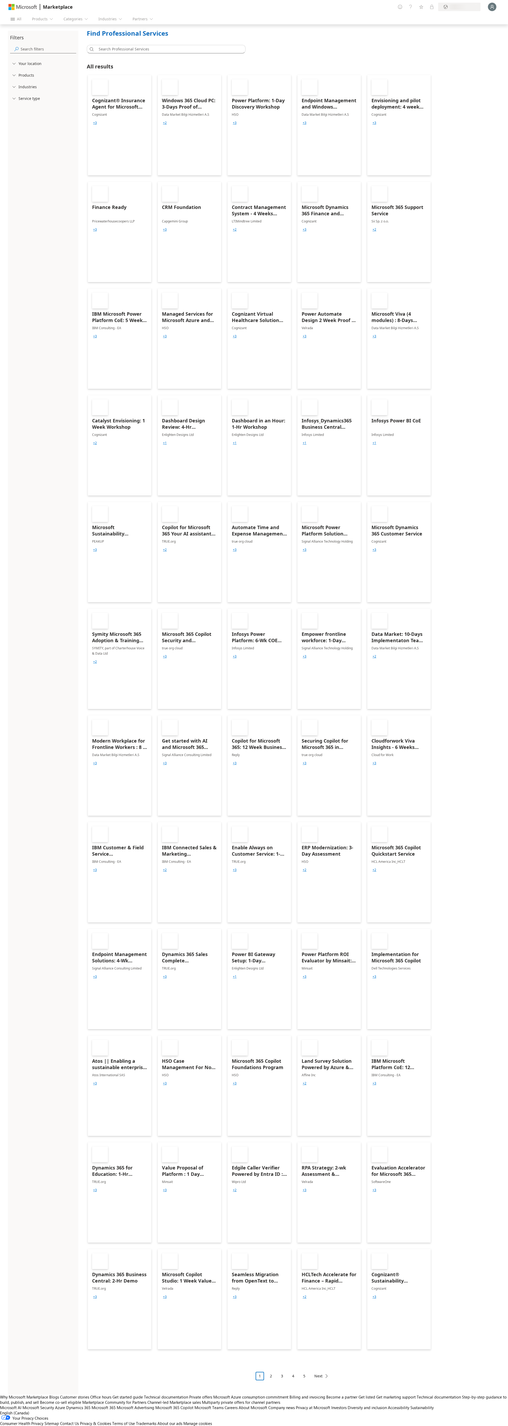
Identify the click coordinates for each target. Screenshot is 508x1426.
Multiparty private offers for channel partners (241, 1402)
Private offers (200, 1397)
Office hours (100, 1397)
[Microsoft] (22, 7)
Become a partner (341, 1397)
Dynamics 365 (78, 1407)
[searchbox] (48, 49)
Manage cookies (197, 1423)
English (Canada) (14, 1412)
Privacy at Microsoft (313, 1407)
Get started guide (127, 1397)
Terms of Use (123, 1423)
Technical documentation (166, 1397)
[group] (95, 123)
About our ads (169, 1423)
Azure (60, 1407)
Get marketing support (396, 1397)
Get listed (367, 1397)
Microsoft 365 (104, 1407)
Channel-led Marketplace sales (174, 1402)
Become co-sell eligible (60, 1402)
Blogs (54, 1397)
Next (318, 1375)
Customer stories (74, 1397)
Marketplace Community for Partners (114, 1402)
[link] (119, 125)
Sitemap (51, 1423)
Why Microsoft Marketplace (24, 1397)
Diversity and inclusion (367, 1407)
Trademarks (146, 1423)
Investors (339, 1407)
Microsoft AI (10, 1407)
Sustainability (422, 1407)
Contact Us (69, 1423)
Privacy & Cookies (95, 1423)
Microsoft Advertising (135, 1407)
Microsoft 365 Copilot (174, 1407)
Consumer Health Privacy (21, 1423)
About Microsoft (253, 1407)
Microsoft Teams (209, 1407)
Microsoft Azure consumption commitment (251, 1397)
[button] (91, 49)
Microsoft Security (38, 1407)
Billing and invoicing (307, 1397)
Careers (231, 1407)
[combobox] (167, 49)
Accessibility (398, 1407)
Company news (281, 1407)
